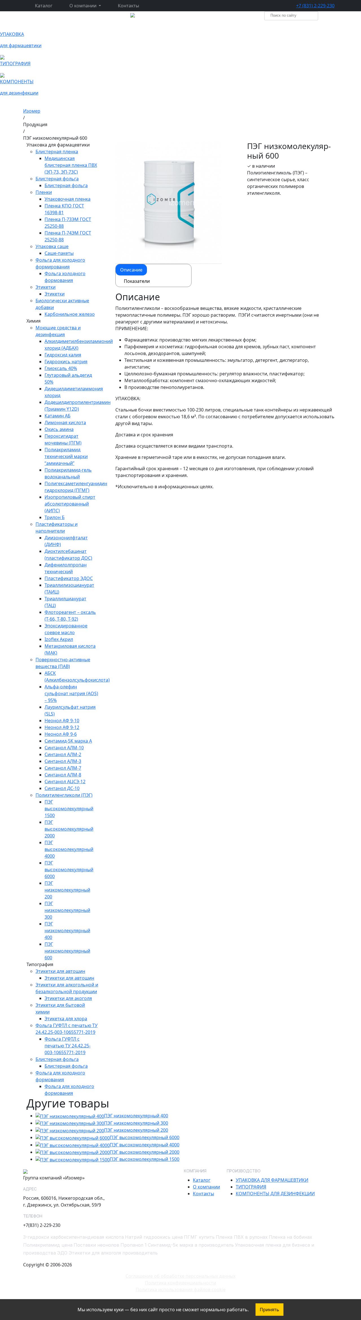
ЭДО (62, 1253)
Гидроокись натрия (66, 361)
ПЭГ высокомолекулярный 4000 (69, 849)
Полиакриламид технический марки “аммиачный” (66, 456)
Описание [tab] (131, 270)
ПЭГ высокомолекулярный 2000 (69, 829)
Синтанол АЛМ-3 (63, 761)
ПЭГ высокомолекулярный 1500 (69, 808)
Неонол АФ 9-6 (61, 734)
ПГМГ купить (199, 1237)
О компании (206, 1187)
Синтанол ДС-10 (62, 788)
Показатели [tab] (137, 281)
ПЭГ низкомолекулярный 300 (67, 910)
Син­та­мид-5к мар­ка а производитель (191, 1245)
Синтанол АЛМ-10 (64, 748)
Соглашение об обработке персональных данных (180, 1276)
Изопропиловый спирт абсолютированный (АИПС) (70, 504)
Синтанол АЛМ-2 (63, 754)
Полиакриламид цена (47, 1245)
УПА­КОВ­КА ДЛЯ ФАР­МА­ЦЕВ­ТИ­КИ (272, 1180)
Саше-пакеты (59, 253)
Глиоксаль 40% (61, 368)
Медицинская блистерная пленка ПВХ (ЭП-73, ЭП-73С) (71, 165)
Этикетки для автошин (69, 978)
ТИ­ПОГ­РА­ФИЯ (251, 1187)
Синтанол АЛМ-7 (63, 768)
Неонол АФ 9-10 (62, 720)
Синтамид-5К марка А (68, 741)
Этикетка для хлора (66, 1018)
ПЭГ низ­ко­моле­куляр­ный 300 (136, 1123)
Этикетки (55, 294)
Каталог (43, 6)
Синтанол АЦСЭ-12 (65, 781)
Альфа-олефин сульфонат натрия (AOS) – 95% (71, 693)
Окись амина (59, 429)
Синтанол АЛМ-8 (63, 775)
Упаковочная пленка (68, 199)
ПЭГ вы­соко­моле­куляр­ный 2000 (144, 1152)
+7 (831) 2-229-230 (315, 6)
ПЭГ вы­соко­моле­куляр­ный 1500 (144, 1159)
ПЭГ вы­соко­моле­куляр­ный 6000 (144, 1137)
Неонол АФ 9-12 (62, 727)
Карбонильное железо (70, 314)
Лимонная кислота (65, 422)
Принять (269, 1309)
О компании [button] (83, 6)
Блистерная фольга (66, 185)
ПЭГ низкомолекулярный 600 (67, 951)
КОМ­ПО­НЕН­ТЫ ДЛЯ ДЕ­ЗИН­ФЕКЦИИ (275, 1193)
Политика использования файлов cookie (181, 1289)
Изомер (31, 111)
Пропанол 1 (133, 1245)
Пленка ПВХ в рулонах (242, 1237)
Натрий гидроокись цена (154, 1237)
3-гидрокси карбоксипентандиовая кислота (73, 1237)
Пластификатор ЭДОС (69, 578)
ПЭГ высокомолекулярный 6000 (69, 869)
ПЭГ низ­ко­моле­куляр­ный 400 (136, 1116)
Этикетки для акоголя (68, 998)
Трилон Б (55, 517)
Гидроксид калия (63, 355)
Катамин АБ (58, 416)
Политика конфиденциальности (180, 1283)
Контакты (128, 6)
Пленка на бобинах (290, 1237)
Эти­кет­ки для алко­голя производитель (113, 1253)
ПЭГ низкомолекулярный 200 (67, 890)
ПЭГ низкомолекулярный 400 (67, 930)
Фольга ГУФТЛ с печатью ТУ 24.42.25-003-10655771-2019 (68, 1046)
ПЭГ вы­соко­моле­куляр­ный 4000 (144, 1145)
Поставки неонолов (96, 1245)
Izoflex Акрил (59, 639)
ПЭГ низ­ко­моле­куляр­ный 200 (136, 1130)
